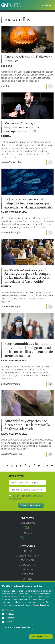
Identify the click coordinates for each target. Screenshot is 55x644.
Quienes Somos (27, 523)
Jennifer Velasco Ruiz (11, 162)
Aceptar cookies (41, 637)
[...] (27, 528)
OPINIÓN (27, 579)
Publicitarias (11, 618)
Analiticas (10, 614)
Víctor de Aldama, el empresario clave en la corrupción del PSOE (21, 127)
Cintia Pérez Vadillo (10, 384)
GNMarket (27, 533)
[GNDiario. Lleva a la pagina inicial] (11, 5)
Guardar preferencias (17, 627)
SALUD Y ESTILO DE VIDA (14, 212)
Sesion (9, 621)
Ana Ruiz (5, 86)
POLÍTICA (6, 136)
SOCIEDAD (6, 66)
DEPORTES (27, 569)
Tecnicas (9, 610)
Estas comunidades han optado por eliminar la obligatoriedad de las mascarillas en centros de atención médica (28, 350)
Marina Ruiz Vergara (11, 232)
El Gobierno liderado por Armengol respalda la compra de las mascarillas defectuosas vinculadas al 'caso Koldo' (27, 275)
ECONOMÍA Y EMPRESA (27, 555)
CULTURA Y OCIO (27, 565)
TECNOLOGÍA (27, 560)
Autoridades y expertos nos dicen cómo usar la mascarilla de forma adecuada (27, 425)
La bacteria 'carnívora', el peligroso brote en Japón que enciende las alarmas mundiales (28, 203)
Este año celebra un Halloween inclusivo (28, 59)
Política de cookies (41, 605)
